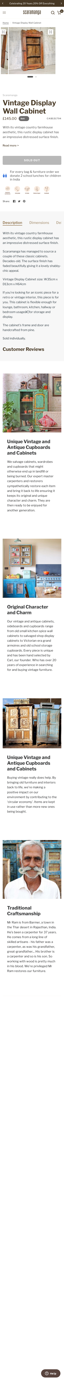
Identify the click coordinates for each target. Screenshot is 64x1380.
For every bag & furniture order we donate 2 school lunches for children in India (35, 175)
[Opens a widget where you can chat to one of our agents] (50, 1373)
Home (6, 22)
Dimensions (39, 223)
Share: (6, 201)
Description (12, 223)
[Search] (53, 12)
